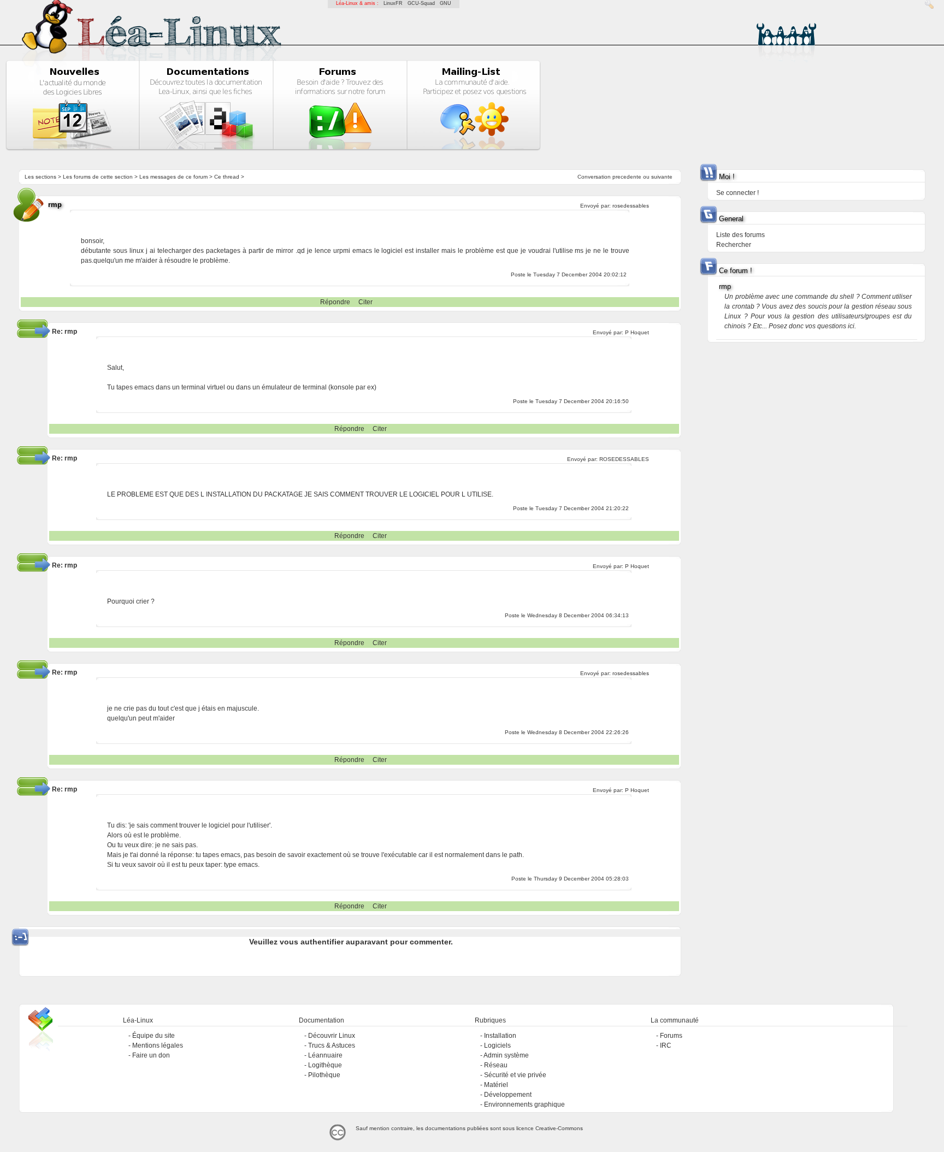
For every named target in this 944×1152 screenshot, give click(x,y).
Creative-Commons (559, 1128)
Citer (365, 302)
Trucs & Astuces (331, 1045)
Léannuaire (325, 1055)
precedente (626, 177)
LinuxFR (393, 3)
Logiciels (497, 1045)
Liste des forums (740, 235)
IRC (665, 1045)
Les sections (40, 177)
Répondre (335, 302)
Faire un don (151, 1055)
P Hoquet (637, 332)
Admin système (506, 1055)
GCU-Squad (421, 3)
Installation (500, 1035)
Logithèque (325, 1065)
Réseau (496, 1065)
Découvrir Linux (331, 1035)
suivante (661, 177)
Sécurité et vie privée (515, 1075)
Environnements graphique (524, 1104)
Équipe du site (153, 1035)
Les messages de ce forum (173, 177)
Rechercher (733, 245)
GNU (445, 3)
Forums (671, 1035)
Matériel (496, 1085)
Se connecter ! (737, 193)
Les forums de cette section (98, 177)
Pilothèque (324, 1075)
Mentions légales (157, 1045)
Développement (508, 1094)
